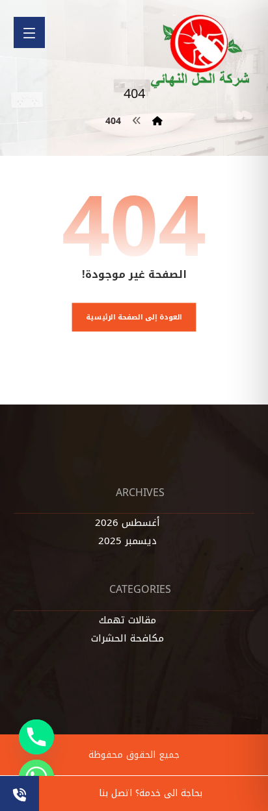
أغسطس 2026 (127, 523)
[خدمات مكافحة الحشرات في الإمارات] (201, 51)
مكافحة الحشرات (127, 638)
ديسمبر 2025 (127, 541)
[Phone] (36, 737)
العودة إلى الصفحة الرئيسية (134, 316)
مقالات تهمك (127, 620)
